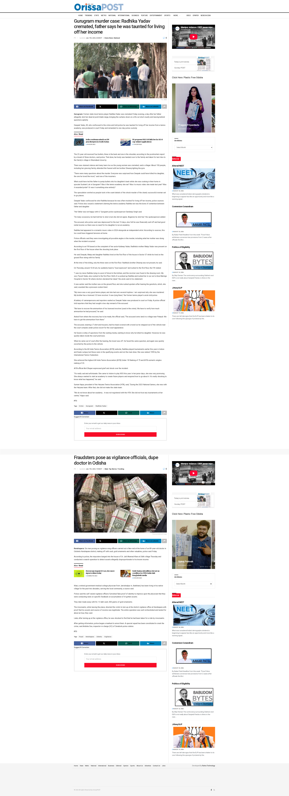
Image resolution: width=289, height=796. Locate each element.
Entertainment (156, 15)
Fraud (81, 637)
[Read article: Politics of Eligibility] (194, 260)
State (96, 15)
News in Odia (206, 15)
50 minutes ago (92, 576)
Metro (103, 15)
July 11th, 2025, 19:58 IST (94, 469)
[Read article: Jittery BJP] (194, 300)
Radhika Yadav (101, 406)
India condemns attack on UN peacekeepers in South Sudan (97, 141)
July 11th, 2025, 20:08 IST (94, 38)
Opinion (125, 766)
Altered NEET (178, 166)
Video (188, 15)
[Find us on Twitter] (214, 790)
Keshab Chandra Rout (189, 561)
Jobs (163, 766)
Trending (88, 15)
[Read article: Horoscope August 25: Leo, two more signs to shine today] (79, 573)
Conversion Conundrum (182, 206)
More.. (176, 15)
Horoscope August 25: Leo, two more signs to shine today (100, 572)
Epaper (196, 15)
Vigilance (107, 637)
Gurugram (89, 406)
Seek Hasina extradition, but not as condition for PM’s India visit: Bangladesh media (145, 573)
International (124, 15)
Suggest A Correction (81, 417)
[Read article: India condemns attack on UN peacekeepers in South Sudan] (79, 142)
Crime (81, 406)
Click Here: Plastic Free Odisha (187, 77)
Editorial (118, 766)
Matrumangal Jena (187, 125)
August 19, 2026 (178, 313)
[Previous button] (173, 108)
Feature (144, 15)
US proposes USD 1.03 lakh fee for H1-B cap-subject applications (147, 141)
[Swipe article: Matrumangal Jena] (193, 108)
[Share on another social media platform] (164, 106)
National (112, 15)
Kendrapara (90, 637)
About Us (140, 766)
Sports (167, 15)
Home (80, 15)
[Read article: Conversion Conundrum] (194, 219)
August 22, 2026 (178, 272)
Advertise (148, 766)
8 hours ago (91, 144)
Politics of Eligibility (181, 247)
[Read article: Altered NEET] (194, 178)
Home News (109, 38)
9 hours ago (137, 144)
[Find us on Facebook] (211, 790)
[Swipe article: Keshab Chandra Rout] (193, 544)
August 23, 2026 (178, 231)
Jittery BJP (177, 288)
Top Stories (113, 469)
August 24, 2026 (178, 191)
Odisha (99, 637)
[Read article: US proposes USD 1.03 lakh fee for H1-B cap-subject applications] (125, 142)
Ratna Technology (208, 766)
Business (135, 15)
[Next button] (213, 108)
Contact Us (156, 766)
